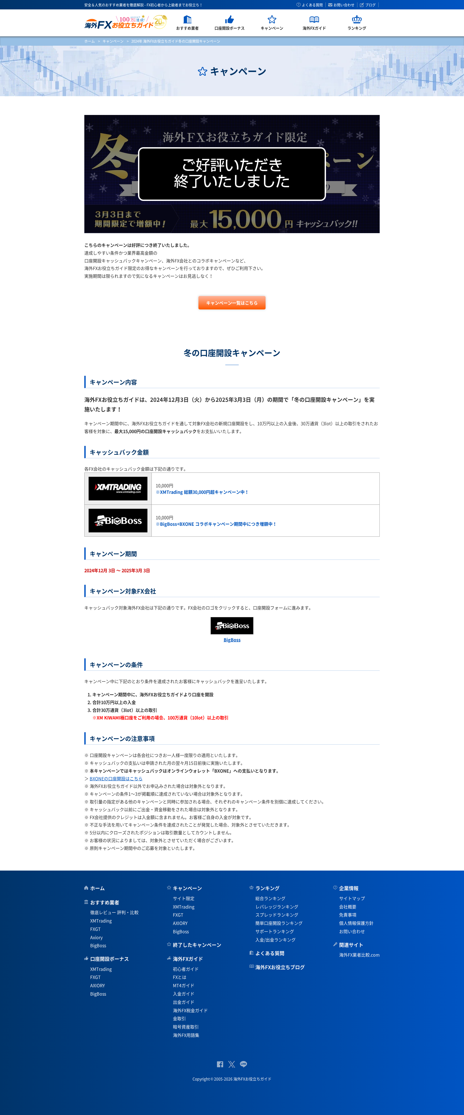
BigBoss (98, 945)
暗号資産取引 (186, 1026)
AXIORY (97, 985)
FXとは (179, 977)
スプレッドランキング (276, 914)
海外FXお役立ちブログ (280, 967)
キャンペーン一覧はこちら (232, 303)
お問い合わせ (344, 4)
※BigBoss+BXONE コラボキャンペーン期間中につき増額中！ (216, 524)
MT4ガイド (183, 985)
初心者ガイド (186, 969)
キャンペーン (113, 41)
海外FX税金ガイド (190, 1010)
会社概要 (347, 906)
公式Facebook (220, 1064)
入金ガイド (183, 993)
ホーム (89, 41)
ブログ (370, 4)
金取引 (179, 1018)
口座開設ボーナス (109, 958)
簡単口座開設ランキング (279, 923)
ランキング (267, 888)
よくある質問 (312, 4)
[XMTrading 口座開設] (118, 497)
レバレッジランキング (276, 906)
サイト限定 (183, 898)
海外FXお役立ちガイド (126, 22)
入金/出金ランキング (275, 939)
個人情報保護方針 (356, 923)
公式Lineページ (243, 1064)
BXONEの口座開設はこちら (116, 778)
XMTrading (101, 920)
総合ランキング (270, 898)
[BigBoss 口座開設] (118, 529)
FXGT (95, 929)
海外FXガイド (188, 958)
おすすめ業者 (104, 902)
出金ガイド (183, 1002)
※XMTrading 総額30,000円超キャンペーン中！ (202, 492)
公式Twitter (231, 1064)
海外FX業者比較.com (359, 954)
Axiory (96, 937)
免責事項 (347, 914)
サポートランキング (274, 931)
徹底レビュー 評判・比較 (114, 912)
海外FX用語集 (186, 1035)
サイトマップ (352, 898)
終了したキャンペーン (197, 944)
